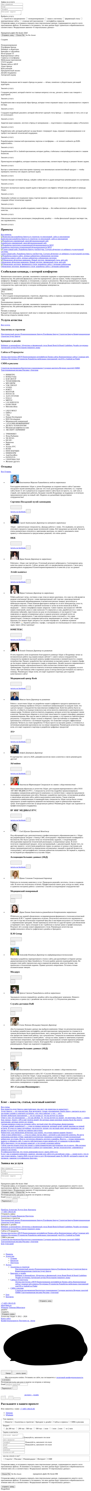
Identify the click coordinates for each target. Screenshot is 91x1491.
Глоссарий (9, 1244)
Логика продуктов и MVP (11, 357)
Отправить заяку (8, 35)
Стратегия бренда (66, 334)
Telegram (12, 1307)
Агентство (13, 1210)
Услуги (21, 1210)
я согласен (6, 1380)
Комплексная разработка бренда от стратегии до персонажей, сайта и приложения (34, 239)
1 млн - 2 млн (57, 1429)
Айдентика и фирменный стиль (34, 345)
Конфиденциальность (9, 1321)
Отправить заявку (8, 1314)
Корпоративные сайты (68, 357)
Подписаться (6, 1201)
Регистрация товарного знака (28, 348)
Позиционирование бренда (31, 334)
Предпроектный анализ (10, 334)
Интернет (41, 1459)
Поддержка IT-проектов (18, 359)
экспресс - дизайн (31, 1395)
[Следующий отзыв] (16, 507)
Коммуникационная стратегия (27, 1271)
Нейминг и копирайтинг (11, 345)
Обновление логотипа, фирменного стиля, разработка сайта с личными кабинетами (35, 266)
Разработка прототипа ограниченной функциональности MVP (26, 247)
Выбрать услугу (7, 16)
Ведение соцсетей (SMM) (69, 368)
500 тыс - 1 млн (42, 1429)
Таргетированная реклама (11, 370)
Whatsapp (4, 1307)
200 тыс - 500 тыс (25, 1429)
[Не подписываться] (15, 1200)
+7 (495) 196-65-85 (8, 1212)
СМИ (50, 1459)
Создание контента (51, 368)
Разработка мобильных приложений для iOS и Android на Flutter (54, 359)
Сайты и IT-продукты (19, 1280)
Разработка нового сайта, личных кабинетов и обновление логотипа (29, 258)
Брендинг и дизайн (18, 1273)
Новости (8, 1422)
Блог (26, 1210)
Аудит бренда (14, 336)
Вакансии (21, 1216)
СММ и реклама (17, 1288)
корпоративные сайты (10, 21)
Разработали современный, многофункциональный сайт (24, 243)
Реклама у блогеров (30, 370)
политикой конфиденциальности (69, 1377)
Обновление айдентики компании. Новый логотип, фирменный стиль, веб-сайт (33, 262)
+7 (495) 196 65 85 (8, 1303)
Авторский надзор (8, 348)
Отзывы (13, 1216)
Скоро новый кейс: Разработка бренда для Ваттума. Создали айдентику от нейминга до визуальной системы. (45, 254)
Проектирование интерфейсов (35, 357)
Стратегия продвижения (11, 368)
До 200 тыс (10, 1429)
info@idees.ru (6, 1305)
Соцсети (8, 1459)
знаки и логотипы (54, 19)
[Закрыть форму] (11, 1398)
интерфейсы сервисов (55, 21)
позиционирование (36, 19)
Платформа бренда (51, 334)
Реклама (17, 1459)
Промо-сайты (53, 357)
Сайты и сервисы (61, 1422)
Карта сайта (6, 1318)
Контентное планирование (32, 368)
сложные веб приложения (32, 21)
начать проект (7, 289)
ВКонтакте (20, 1307)
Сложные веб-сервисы (29, 1284)
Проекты (5, 1210)
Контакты (32, 1210)
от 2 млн (69, 1429)
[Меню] (3, 1398)
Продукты (29, 1216)
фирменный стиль (72, 19)
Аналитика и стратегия (19, 1267)
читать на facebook (18, 512)
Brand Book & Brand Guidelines (60, 345)
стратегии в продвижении (14, 19)
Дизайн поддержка (80, 345)
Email (3, 1197)
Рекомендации (29, 1459)
